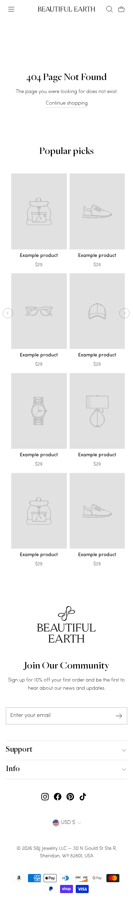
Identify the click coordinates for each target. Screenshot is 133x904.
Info (13, 769)
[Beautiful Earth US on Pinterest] (70, 797)
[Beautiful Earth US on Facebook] (57, 797)
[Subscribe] (119, 716)
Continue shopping (67, 103)
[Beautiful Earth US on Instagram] (45, 797)
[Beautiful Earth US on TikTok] (83, 797)
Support (19, 750)
